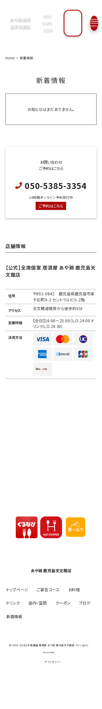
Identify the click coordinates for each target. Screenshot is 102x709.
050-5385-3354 (47, 23)
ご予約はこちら (51, 206)
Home (9, 57)
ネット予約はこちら (73, 23)
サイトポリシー (53, 662)
